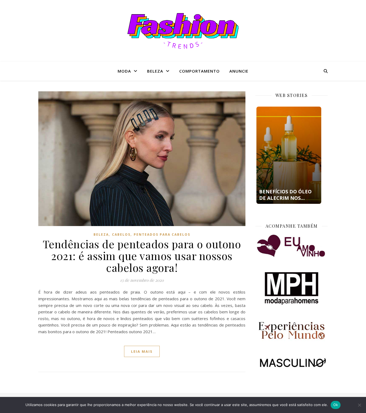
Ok (335, 405)
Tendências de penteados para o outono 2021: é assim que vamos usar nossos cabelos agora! (142, 256)
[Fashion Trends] (183, 31)
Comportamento (199, 71)
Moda (124, 71)
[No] (359, 405)
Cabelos (121, 234)
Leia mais (142, 351)
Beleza (155, 71)
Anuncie (238, 71)
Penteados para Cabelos (162, 234)
